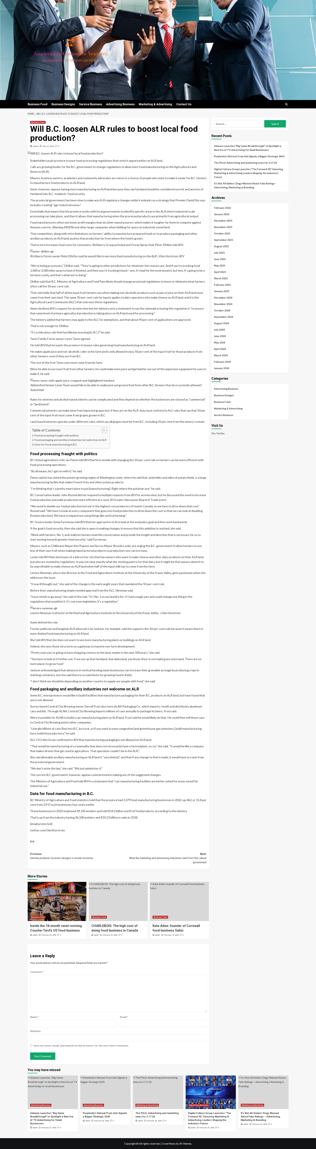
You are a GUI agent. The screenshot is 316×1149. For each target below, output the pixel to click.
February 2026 (222, 207)
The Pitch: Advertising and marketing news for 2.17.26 (245, 162)
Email (124, 1016)
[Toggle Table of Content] (102, 430)
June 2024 (220, 336)
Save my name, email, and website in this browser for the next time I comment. (81, 1045)
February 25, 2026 (206, 1128)
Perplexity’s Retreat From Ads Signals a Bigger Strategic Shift (249, 156)
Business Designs (63, 104)
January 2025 (221, 291)
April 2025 (220, 271)
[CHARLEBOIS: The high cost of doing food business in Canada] (118, 901)
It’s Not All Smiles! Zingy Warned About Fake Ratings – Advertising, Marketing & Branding (245, 185)
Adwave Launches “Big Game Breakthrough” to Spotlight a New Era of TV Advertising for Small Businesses (247, 147)
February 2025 (222, 284)
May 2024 (219, 342)
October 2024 (222, 310)
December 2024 (223, 297)
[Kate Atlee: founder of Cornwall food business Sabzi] (179, 901)
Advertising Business (120, 104)
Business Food (37, 104)
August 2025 (221, 246)
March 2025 (221, 278)
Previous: (61, 856)
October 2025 (222, 233)
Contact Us (183, 104)
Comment (37, 971)
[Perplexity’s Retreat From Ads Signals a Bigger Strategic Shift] (105, 1092)
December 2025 (223, 220)
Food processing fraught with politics (56, 435)
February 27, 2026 (48, 1128)
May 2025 (219, 265)
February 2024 (222, 361)
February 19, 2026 (171, 935)
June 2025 (220, 259)
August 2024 (221, 323)
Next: (168, 858)
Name (34, 1016)
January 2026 (221, 214)
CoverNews (168, 1143)
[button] (286, 104)
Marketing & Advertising (155, 104)
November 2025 (223, 227)
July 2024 (219, 329)
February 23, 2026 (48, 935)
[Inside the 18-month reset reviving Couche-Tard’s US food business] (57, 901)
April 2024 (220, 348)
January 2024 (221, 368)
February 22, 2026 (110, 935)
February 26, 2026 (101, 1121)
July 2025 (219, 252)
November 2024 (223, 304)
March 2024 (221, 355)
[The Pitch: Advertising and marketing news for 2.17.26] (158, 1092)
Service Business (90, 104)
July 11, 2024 (48, 146)
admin (36, 146)
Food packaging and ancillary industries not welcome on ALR (70, 439)
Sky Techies (218, 433)
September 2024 (223, 316)
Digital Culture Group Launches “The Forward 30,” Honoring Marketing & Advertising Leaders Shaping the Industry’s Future (248, 173)
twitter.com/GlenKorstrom (47, 830)
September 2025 (223, 239)
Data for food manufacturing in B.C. (55, 444)
